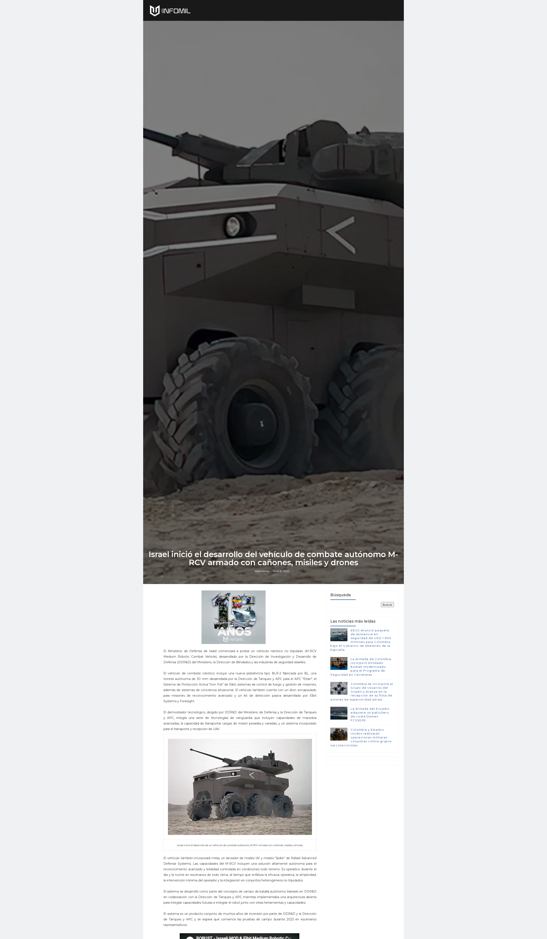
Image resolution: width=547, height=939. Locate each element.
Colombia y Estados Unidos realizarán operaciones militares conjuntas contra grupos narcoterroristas (361, 737)
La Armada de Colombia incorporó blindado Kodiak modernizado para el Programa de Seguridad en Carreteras (360, 666)
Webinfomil (261, 571)
